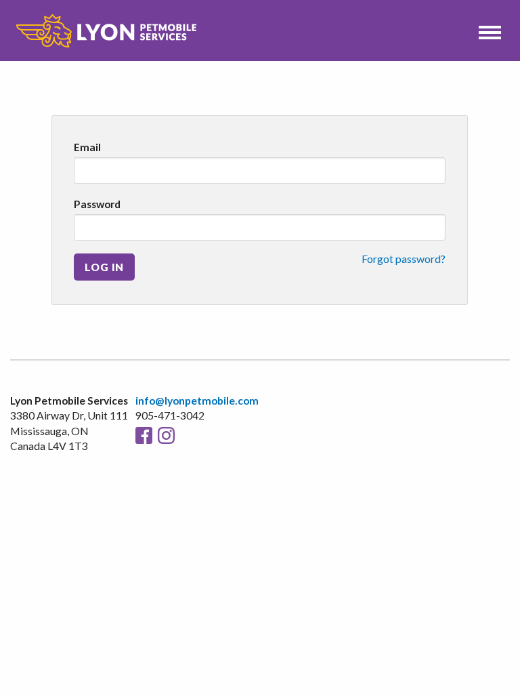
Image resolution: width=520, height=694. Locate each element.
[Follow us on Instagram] (166, 434)
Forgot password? (404, 258)
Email (87, 147)
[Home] (106, 30)
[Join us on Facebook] (143, 434)
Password (97, 204)
